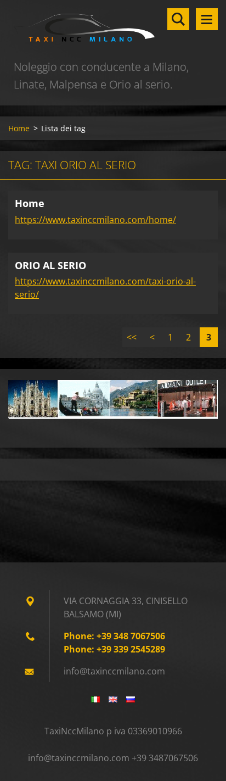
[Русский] (130, 699)
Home (19, 128)
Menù (207, 19)
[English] (113, 699)
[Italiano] (95, 699)
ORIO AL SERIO (50, 265)
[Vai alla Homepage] (113, 29)
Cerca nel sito (178, 19)
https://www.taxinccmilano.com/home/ (95, 220)
